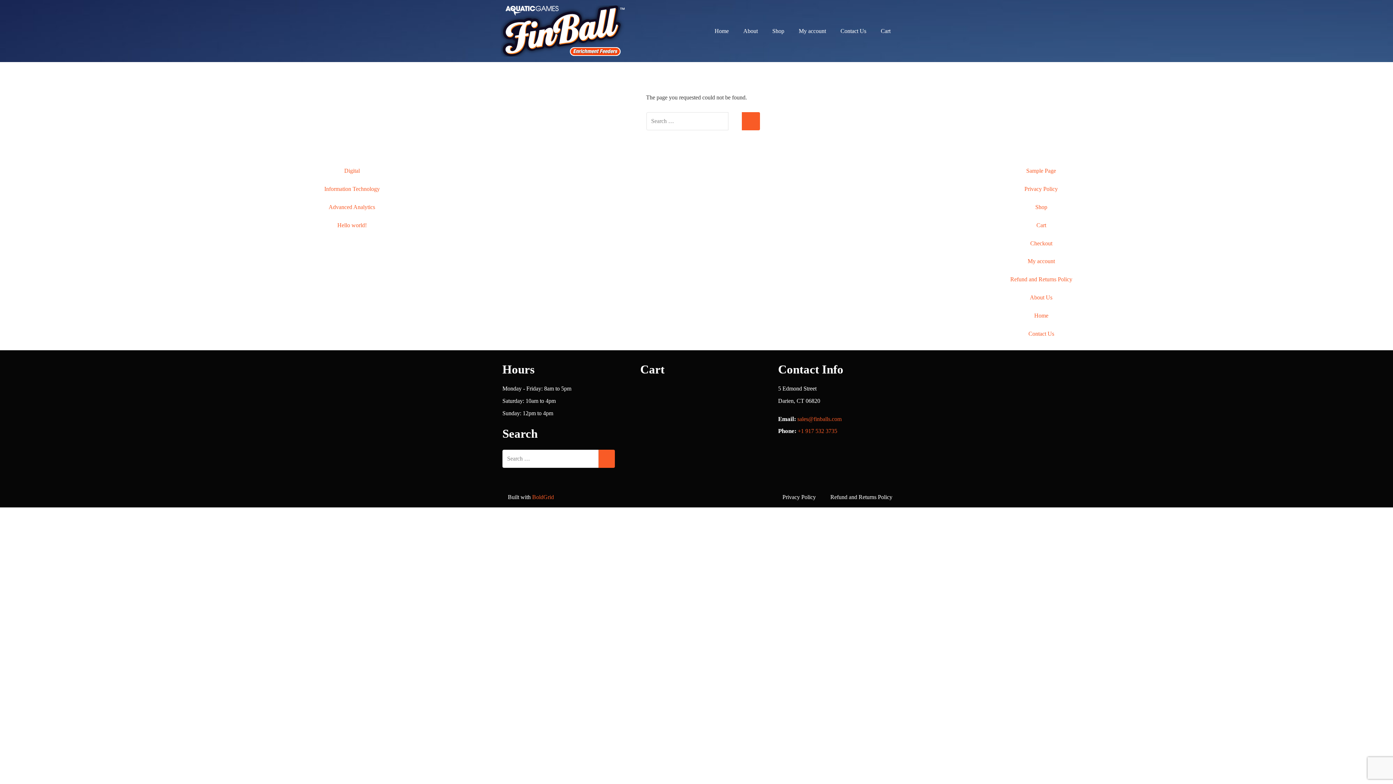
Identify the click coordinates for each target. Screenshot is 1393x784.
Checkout (1041, 243)
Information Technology (352, 189)
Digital (352, 171)
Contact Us (853, 31)
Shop (778, 31)
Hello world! (352, 225)
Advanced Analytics (352, 207)
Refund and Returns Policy (1041, 279)
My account (812, 31)
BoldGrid (543, 497)
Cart (886, 31)
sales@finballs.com (819, 419)
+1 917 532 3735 (817, 431)
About (750, 31)
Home (722, 31)
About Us (1041, 297)
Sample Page (1041, 171)
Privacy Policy (1041, 189)
